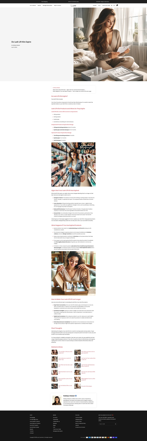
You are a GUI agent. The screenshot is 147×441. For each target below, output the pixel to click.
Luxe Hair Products (34, 425)
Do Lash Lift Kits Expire (86, 386)
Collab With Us (56, 421)
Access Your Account (80, 427)
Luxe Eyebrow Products (35, 423)
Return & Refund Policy (80, 423)
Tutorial (94, 5)
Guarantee (55, 419)
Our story (55, 417)
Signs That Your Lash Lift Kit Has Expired (75, 89)
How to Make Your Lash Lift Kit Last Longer (82, 91)
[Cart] (116, 5)
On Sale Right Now (34, 419)
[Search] (111, 5)
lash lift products (59, 339)
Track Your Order (106, 5)
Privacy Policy (78, 421)
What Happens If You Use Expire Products (62, 91)
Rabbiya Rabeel (69, 396)
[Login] (114, 5)
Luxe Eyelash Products (35, 421)
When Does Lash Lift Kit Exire (59, 89)
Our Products (33, 5)
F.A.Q (99, 5)
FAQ (54, 427)
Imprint (77, 425)
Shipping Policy (78, 419)
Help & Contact (57, 5)
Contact (32, 433)
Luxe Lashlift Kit (87, 337)
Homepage (32, 417)
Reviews (55, 423)
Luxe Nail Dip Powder (34, 427)
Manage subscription (47, 5)
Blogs (54, 425)
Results (39, 5)
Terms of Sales (78, 417)
